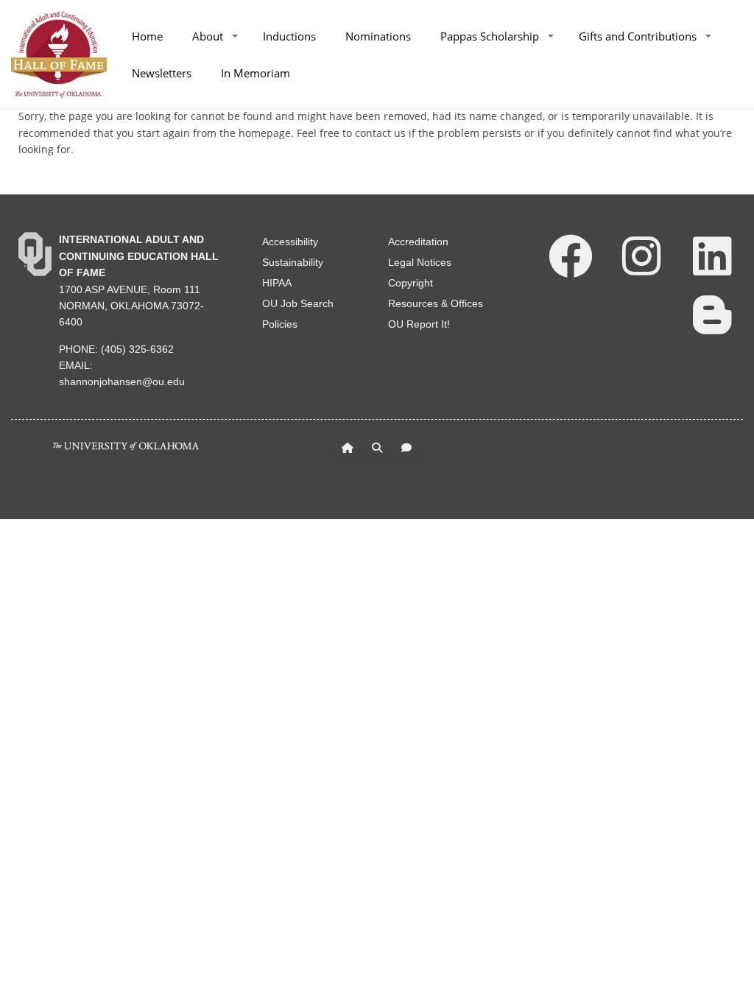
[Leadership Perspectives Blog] (712, 313)
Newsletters (161, 73)
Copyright (410, 283)
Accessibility (290, 241)
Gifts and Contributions (638, 36)
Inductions (289, 36)
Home (147, 36)
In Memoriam (255, 73)
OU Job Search (298, 303)
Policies (279, 324)
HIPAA (277, 283)
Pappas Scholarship (489, 36)
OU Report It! (419, 324)
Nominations (378, 36)
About (207, 36)
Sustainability (292, 262)
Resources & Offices (435, 303)
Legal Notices (419, 262)
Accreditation (418, 241)
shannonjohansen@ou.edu (122, 381)
